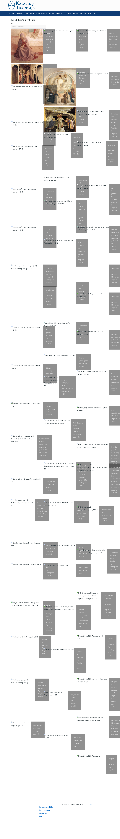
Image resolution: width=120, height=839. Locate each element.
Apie (41, 816)
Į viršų (91, 805)
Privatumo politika (46, 807)
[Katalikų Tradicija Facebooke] (13, 805)
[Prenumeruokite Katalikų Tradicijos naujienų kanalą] (10, 805)
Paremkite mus (44, 810)
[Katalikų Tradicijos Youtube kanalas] (16, 805)
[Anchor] (36, 19)
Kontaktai (43, 813)
